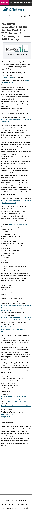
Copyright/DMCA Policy (10, 508)
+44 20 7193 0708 (7, 414)
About (8, 500)
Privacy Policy (24, 508)
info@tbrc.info (6, 417)
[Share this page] (29, 15)
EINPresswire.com (8, 78)
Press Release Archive (19, 500)
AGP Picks (4, 2)
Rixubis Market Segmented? (18, 224)
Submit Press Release (9, 504)
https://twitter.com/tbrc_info (16, 401)
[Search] (21, 16)
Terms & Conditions (24, 504)
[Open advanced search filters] (25, 16)
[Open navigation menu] (3, 15)
